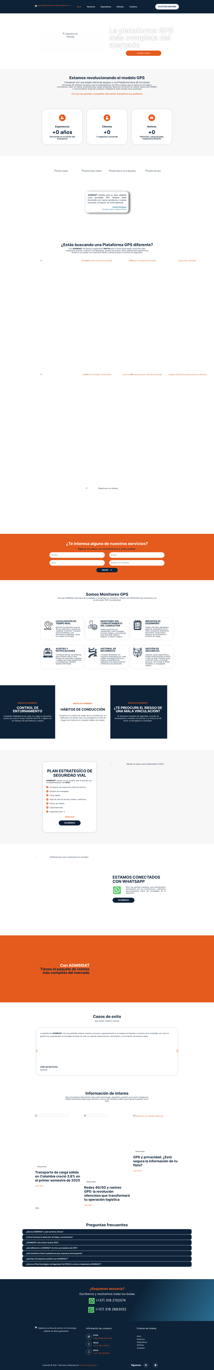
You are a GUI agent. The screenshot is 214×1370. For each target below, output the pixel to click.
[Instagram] (155, 1365)
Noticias (120, 7)
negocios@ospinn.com (102, 1338)
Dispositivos (106, 7)
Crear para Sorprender (88, 1365)
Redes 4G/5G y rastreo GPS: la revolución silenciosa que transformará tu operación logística (107, 1193)
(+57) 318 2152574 (101, 1345)
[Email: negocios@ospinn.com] (89, 1336)
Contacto (133, 7)
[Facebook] (146, 1365)
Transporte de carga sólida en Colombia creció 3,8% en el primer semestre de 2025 (57, 1176)
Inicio (79, 7)
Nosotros (91, 7)
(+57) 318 (103, 1300)
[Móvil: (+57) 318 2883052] (89, 1351)
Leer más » (39, 1186)
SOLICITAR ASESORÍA (167, 7)
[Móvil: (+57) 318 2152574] (89, 1344)
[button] (43, 170)
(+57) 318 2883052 (111, 1309)
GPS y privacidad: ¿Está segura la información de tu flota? (155, 1161)
